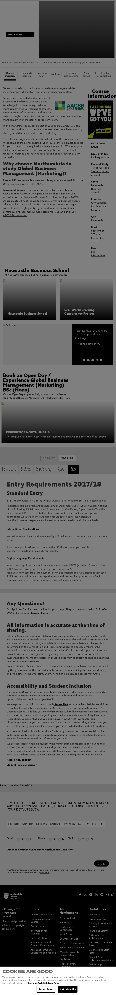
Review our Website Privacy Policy (43, 983)
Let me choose (46, 989)
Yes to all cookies (68, 989)
